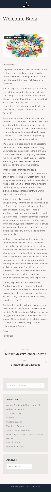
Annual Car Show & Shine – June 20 (23, 405)
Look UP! (10, 417)
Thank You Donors (15, 426)
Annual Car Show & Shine (18, 430)
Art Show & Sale (13, 413)
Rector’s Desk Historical (15, 37)
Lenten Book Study (15, 446)
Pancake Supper (14, 422)
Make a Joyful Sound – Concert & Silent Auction (24, 436)
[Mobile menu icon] (4, 4)
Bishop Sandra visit (15, 409)
